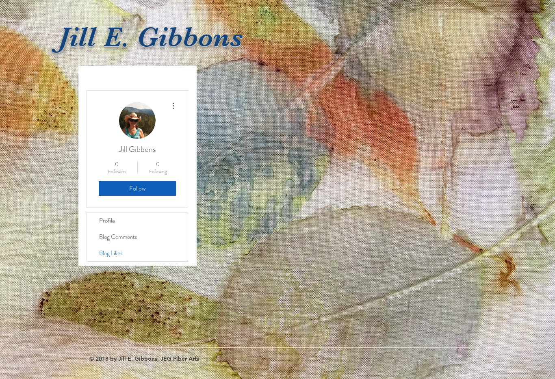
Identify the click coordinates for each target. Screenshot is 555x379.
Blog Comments (118, 236)
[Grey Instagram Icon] (454, 358)
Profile (107, 220)
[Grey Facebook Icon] (443, 358)
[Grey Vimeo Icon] (464, 358)
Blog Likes (111, 253)
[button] (509, 27)
